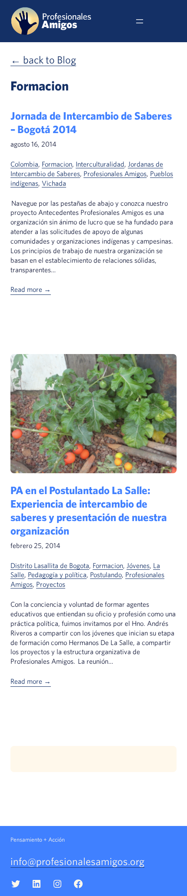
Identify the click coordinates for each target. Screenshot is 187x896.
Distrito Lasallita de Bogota (49, 565)
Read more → (30, 289)
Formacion (57, 164)
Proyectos (50, 584)
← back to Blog (43, 59)
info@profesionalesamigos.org (77, 861)
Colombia (24, 164)
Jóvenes (138, 565)
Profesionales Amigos (115, 173)
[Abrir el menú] (139, 21)
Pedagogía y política (57, 574)
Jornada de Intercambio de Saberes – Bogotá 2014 (91, 122)
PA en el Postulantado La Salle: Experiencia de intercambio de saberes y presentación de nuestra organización (88, 510)
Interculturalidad (100, 164)
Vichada (54, 183)
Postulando (106, 574)
